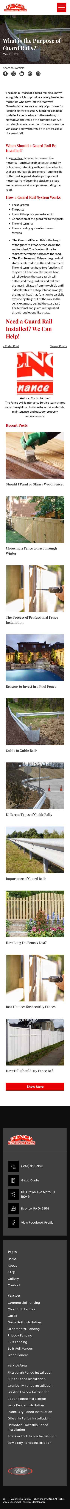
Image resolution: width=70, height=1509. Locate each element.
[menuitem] (20, 1259)
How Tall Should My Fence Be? (29, 1070)
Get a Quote (30, 1180)
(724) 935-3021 (32, 1166)
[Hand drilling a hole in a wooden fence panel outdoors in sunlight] (35, 978)
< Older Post (11, 346)
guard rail (17, 158)
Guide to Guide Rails (21, 750)
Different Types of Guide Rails (29, 814)
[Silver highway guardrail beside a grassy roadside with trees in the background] (35, 850)
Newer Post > (58, 346)
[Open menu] (61, 7)
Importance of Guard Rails (26, 878)
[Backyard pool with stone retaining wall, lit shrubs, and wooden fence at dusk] (35, 657)
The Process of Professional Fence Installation (32, 620)
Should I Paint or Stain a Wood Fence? (35, 484)
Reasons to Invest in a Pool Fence (31, 686)
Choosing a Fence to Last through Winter (31, 551)
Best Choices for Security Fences (30, 1006)
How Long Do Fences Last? (26, 942)
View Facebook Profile (37, 1222)
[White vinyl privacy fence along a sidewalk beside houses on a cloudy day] (35, 1042)
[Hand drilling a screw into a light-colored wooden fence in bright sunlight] (35, 588)
